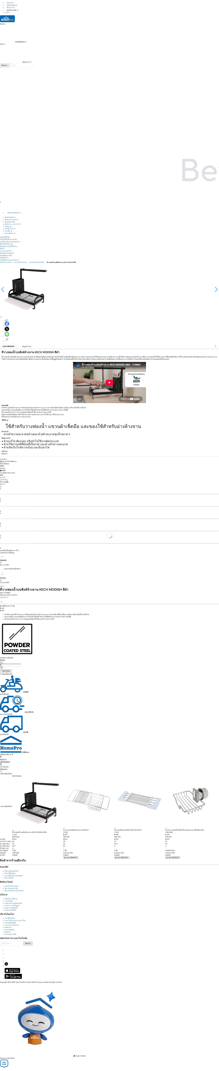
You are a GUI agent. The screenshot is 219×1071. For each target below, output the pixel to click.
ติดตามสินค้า (9, 878)
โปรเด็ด (7, 231)
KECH (2, 586)
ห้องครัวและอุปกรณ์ (7, 253)
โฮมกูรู (7, 226)
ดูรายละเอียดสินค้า (70, 857)
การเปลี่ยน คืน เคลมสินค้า (14, 876)
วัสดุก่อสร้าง (4, 258)
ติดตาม (27, 943)
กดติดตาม (13, 461)
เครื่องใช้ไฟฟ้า (5, 237)
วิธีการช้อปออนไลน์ (11, 871)
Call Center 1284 (10, 934)
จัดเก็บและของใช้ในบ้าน (8, 246)
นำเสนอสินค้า (9, 930)
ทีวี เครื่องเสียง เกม (6, 244)
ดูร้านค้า (3, 477)
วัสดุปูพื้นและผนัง (6, 255)
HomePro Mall (10, 222)
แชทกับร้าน (4, 480)
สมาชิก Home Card (11, 886)
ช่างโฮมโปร (9, 229)
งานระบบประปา (6, 251)
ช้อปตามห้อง (9, 217)
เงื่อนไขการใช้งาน (11, 899)
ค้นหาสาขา (10, 7)
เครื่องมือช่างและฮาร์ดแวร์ (9, 260)
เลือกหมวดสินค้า (13, 213)
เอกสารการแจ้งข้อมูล (12, 905)
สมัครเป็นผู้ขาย (11, 5)
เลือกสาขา (26, 62)
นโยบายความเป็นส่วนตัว (13, 903)
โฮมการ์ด (9, 3)
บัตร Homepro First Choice (14, 891)
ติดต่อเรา (8, 932)
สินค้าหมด (6, 671)
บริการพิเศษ (9, 233)
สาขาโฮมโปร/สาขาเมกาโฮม (15, 920)
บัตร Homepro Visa (11, 888)
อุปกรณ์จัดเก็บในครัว (20, 262)
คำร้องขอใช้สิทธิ (10, 910)
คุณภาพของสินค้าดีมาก (13, 569)
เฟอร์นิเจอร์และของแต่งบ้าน (10, 242)
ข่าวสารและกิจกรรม (12, 925)
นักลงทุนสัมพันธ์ (10, 923)
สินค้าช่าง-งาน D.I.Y (12, 224)
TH (6, 12)
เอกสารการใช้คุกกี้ (11, 908)
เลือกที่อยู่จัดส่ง (19, 42)
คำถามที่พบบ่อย (10, 873)
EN (8, 12)
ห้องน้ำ (2, 248)
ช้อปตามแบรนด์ (10, 219)
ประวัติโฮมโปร (10, 918)
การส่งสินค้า (9, 901)
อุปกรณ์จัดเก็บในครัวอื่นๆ (36, 262)
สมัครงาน (8, 927)
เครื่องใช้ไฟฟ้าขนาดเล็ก (8, 239)
